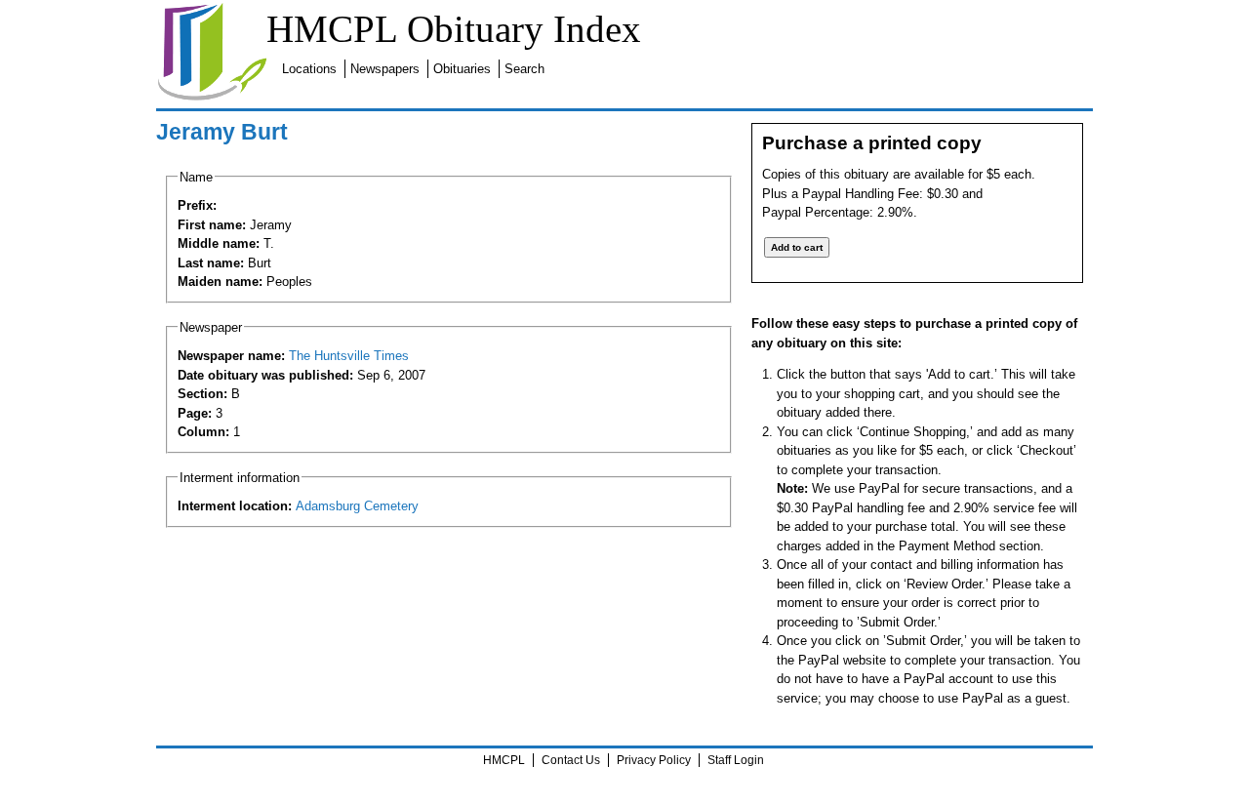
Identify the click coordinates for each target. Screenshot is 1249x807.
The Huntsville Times (349, 355)
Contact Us (571, 760)
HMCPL (504, 760)
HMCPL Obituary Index (453, 29)
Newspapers (385, 68)
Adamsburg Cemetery (357, 506)
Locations (309, 68)
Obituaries (462, 68)
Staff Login (735, 760)
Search (524, 68)
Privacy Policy (654, 760)
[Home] (211, 97)
